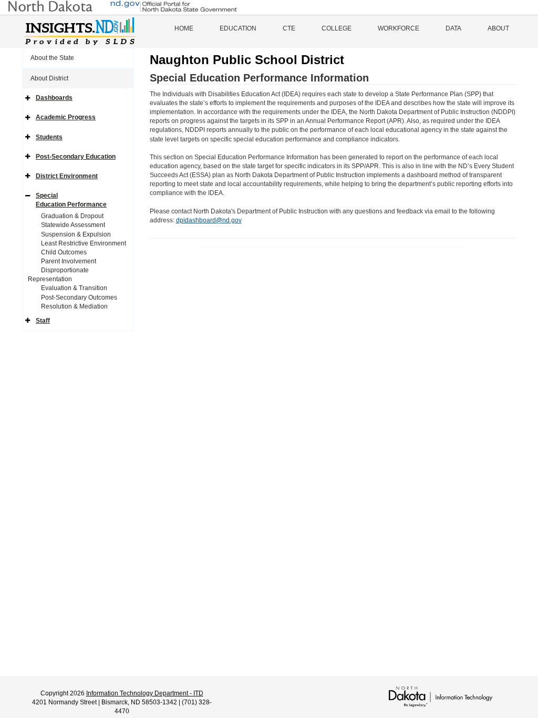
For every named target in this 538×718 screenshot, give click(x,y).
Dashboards (54, 97)
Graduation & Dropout (72, 216)
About (498, 28)
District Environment (67, 176)
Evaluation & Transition (74, 288)
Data (453, 28)
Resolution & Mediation (74, 306)
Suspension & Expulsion (76, 234)
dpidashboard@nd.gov (209, 220)
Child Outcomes (64, 252)
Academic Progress (66, 117)
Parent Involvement (68, 261)
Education (238, 28)
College (336, 28)
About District (49, 78)
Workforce (398, 28)
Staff (43, 320)
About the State (52, 57)
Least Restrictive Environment (83, 243)
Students (49, 137)
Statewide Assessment (73, 225)
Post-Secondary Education (76, 156)
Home (183, 28)
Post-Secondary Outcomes (79, 297)
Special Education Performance (71, 200)
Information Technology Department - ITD (144, 693)
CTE (289, 28)
